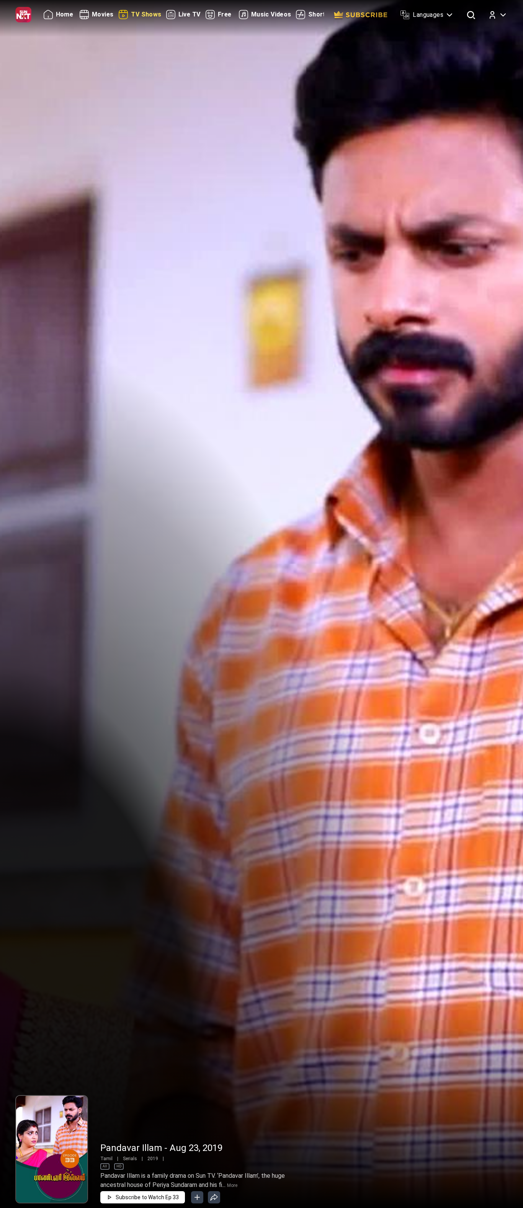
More (232, 1185)
